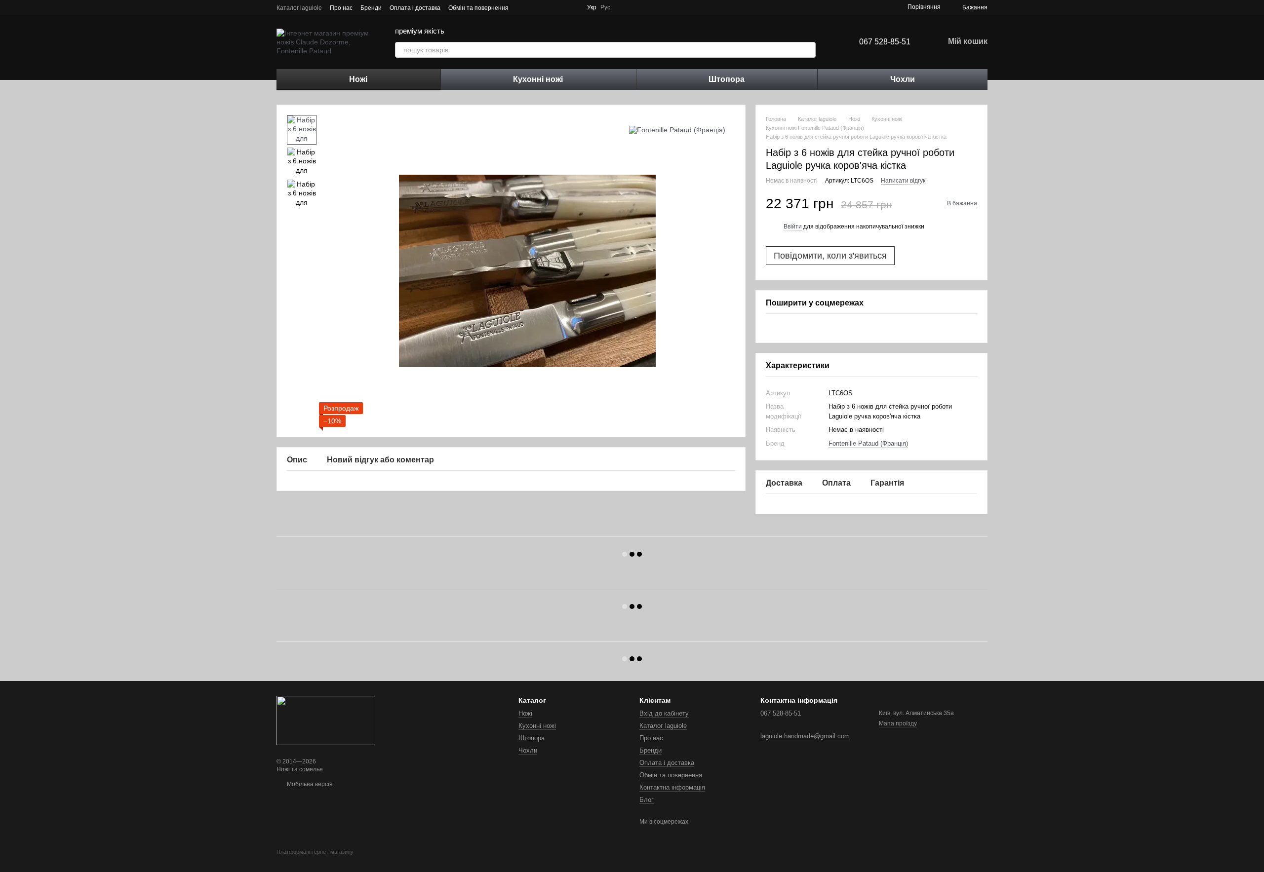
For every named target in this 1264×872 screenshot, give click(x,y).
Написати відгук (903, 180)
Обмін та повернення (478, 7)
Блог (646, 799)
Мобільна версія (309, 784)
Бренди (371, 7)
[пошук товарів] (808, 50)
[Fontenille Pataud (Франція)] (677, 129)
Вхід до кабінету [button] (664, 713)
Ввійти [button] (793, 226)
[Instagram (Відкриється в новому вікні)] (638, 7)
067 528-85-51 (884, 42)
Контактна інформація (672, 787)
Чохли (902, 79)
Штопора (727, 79)
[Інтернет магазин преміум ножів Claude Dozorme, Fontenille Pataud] (325, 720)
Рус (605, 7)
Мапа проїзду (898, 723)
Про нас (341, 7)
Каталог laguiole (299, 7)
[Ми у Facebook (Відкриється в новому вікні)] (626, 7)
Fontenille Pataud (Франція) (868, 443)
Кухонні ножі (538, 79)
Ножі (358, 79)
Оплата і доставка (415, 7)
